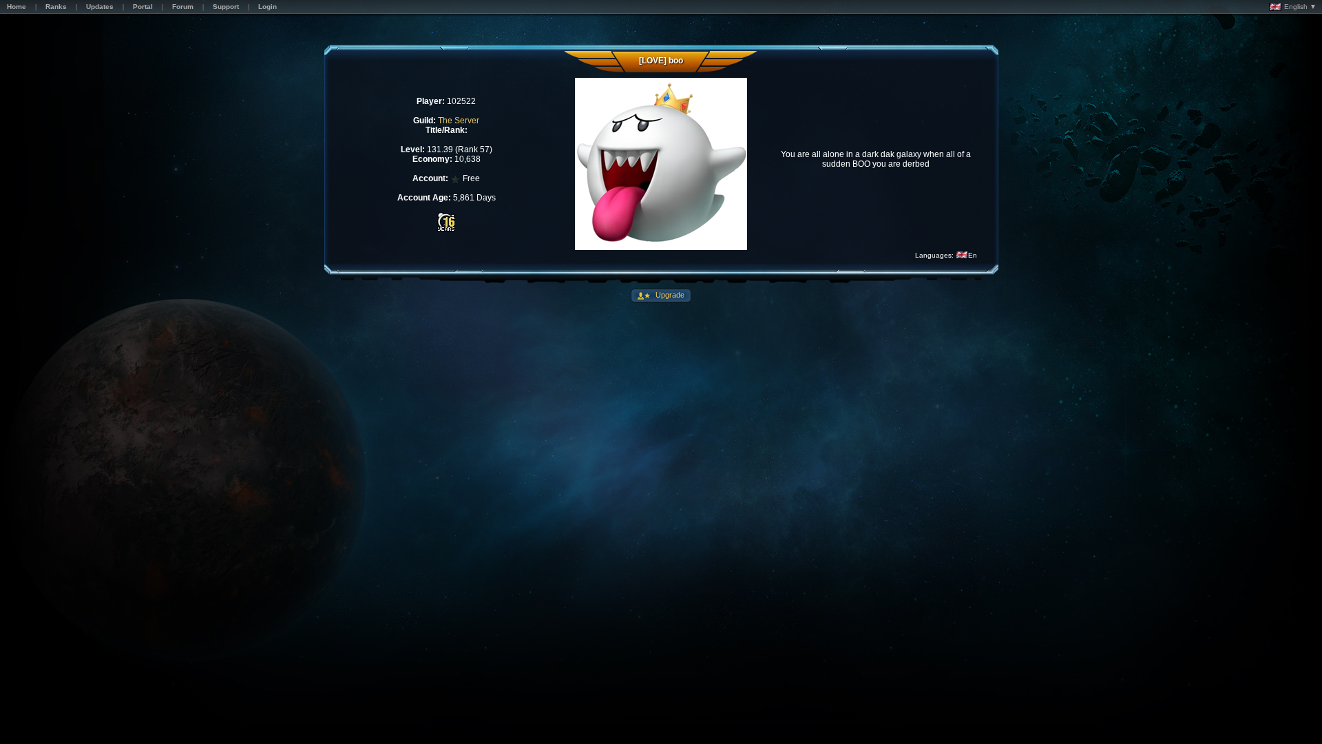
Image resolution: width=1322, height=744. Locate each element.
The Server (458, 120)
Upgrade (668, 295)
